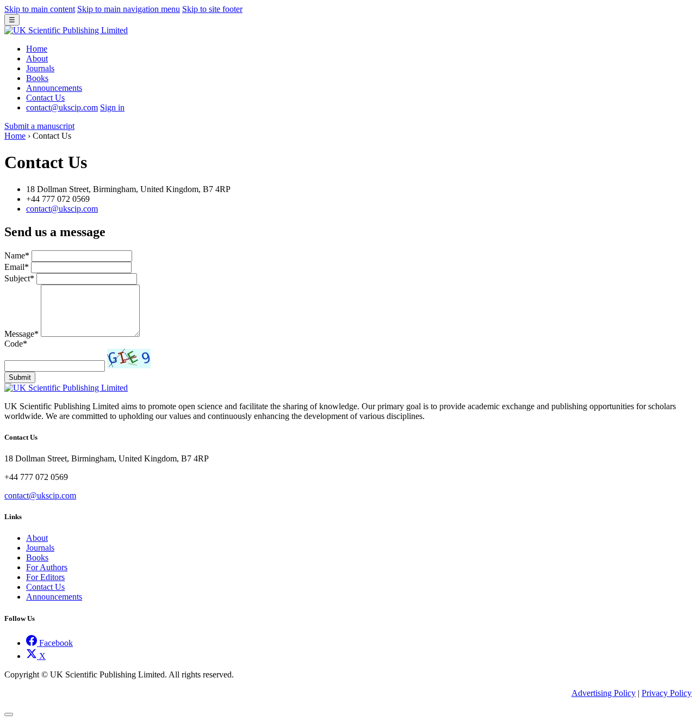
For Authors (46, 567)
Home (36, 48)
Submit (20, 377)
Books (37, 78)
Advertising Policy (603, 693)
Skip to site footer (212, 9)
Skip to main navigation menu (128, 9)
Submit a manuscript (39, 126)
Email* (16, 267)
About (37, 58)
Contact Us (45, 97)
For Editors (45, 577)
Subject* (19, 278)
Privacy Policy (667, 693)
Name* (16, 255)
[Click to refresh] (129, 358)
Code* (15, 343)
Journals (40, 68)
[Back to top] (8, 714)
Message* (21, 333)
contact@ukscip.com (62, 208)
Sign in (112, 107)
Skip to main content (39, 9)
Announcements (54, 88)
